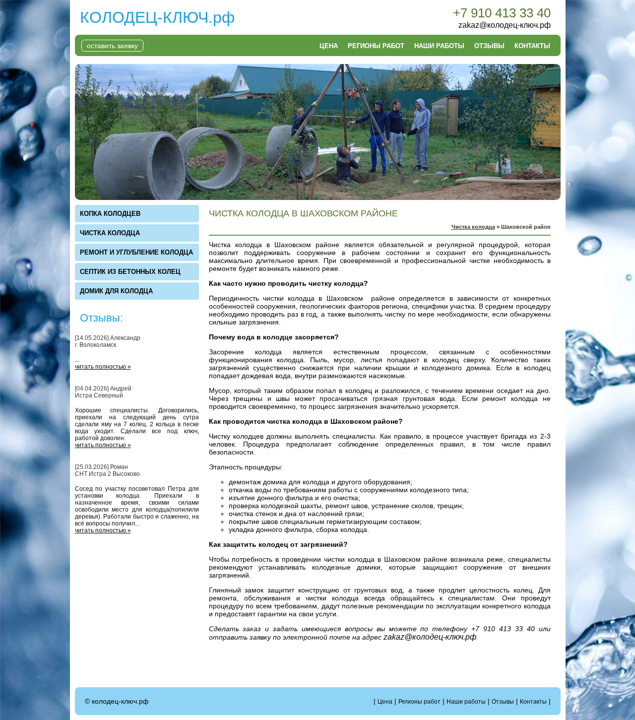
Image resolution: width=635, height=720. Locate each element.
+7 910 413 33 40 (502, 12)
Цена (385, 701)
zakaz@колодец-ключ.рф (504, 25)
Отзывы (503, 701)
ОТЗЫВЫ (489, 46)
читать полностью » (103, 366)
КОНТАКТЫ (532, 46)
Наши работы (466, 701)
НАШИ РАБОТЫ (439, 46)
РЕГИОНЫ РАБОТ (376, 46)
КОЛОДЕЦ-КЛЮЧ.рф (157, 17)
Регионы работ (419, 701)
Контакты (533, 701)
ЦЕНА (328, 46)
